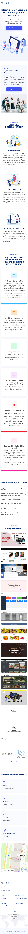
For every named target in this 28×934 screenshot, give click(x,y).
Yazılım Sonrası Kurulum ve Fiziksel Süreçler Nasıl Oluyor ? (11, 513)
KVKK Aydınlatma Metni (21, 898)
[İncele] (14, 541)
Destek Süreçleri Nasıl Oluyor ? (10, 509)
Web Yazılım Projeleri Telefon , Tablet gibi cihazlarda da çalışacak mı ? (12, 494)
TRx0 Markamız (5, 905)
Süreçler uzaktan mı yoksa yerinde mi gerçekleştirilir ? (12, 504)
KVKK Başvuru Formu (21, 900)
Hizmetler (4, 903)
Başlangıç (4, 898)
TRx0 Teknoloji (21, 931)
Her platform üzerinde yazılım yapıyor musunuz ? (12, 488)
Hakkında (4, 900)
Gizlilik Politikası (19, 903)
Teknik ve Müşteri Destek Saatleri (11, 499)
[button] (7, 761)
